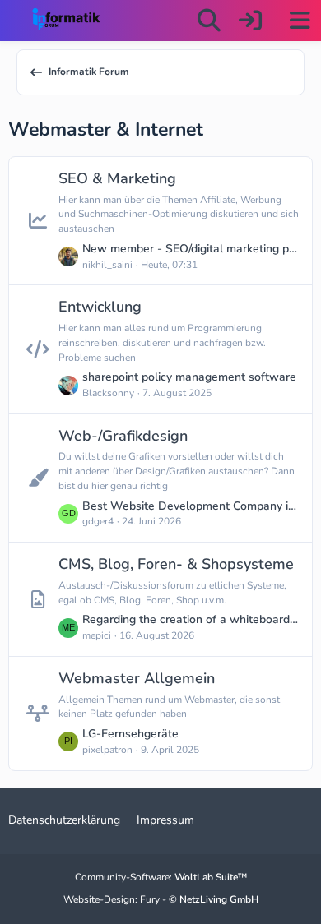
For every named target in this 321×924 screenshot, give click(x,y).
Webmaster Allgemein (136, 678)
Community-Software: (161, 877)
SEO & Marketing (117, 178)
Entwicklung (100, 306)
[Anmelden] (250, 20)
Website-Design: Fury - (160, 899)
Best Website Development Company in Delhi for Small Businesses (191, 506)
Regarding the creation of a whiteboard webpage (191, 619)
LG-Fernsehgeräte (130, 734)
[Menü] (299, 20)
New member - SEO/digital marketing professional (191, 248)
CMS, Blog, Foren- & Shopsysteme (176, 564)
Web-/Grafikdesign (123, 436)
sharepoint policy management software (189, 377)
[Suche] (209, 20)
